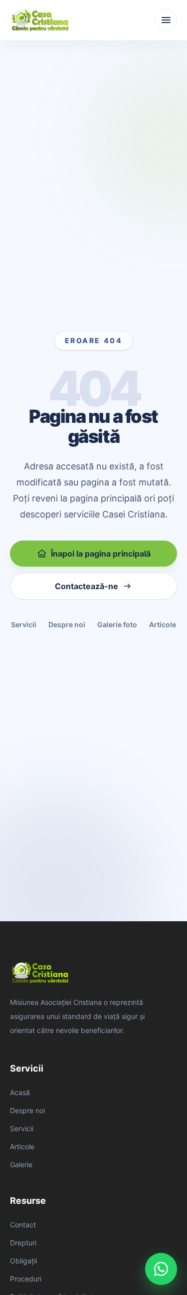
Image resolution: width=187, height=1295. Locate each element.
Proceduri (25, 1278)
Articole (162, 624)
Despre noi (66, 624)
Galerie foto (117, 624)
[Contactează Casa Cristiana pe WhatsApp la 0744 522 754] (161, 1269)
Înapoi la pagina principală (101, 554)
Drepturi (23, 1242)
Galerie (21, 1164)
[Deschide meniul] (166, 20)
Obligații (23, 1260)
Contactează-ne (86, 586)
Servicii (23, 624)
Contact (23, 1224)
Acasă (20, 1092)
